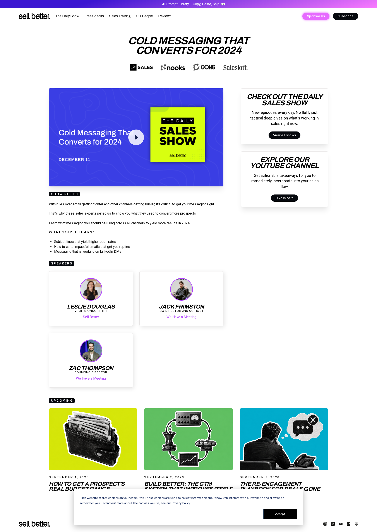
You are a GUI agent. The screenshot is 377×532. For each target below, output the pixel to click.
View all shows (284, 135)
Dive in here (285, 198)
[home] (34, 16)
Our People (144, 16)
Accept (280, 514)
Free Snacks (94, 16)
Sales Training (120, 16)
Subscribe (346, 16)
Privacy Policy (181, 503)
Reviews (164, 16)
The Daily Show (67, 16)
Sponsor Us (316, 16)
